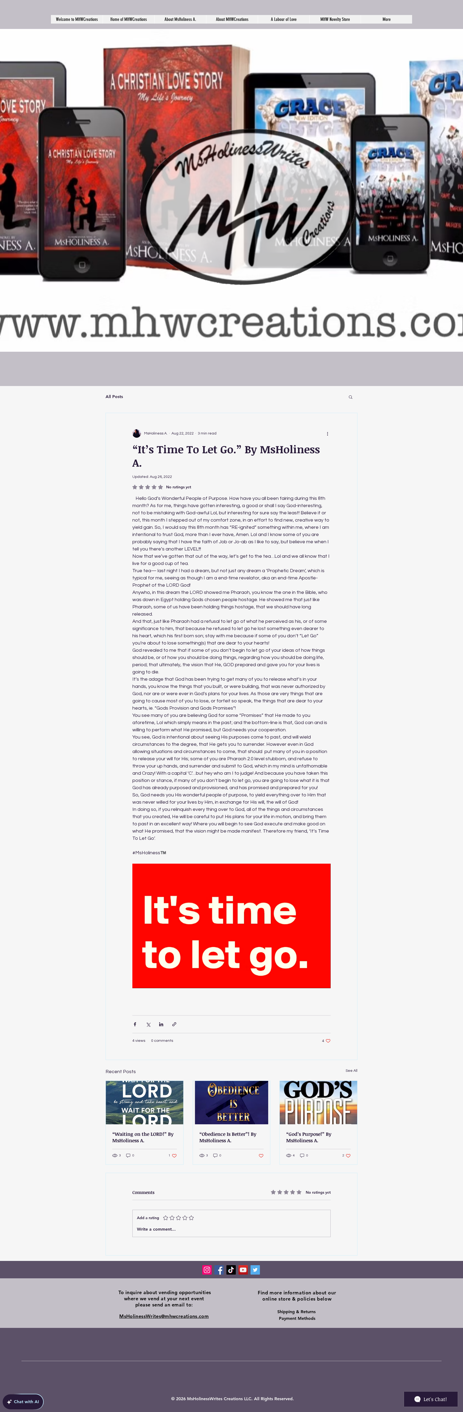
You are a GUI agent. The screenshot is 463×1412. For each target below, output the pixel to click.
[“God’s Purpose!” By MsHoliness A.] (318, 1102)
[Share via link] (174, 1024)
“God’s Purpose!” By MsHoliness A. (308, 1137)
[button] (350, 397)
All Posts (114, 396)
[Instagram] (207, 1270)
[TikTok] (231, 1270)
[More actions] (327, 433)
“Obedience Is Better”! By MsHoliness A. (227, 1137)
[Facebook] (219, 1270)
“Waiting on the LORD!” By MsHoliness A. (143, 1137)
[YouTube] (243, 1270)
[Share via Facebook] (134, 1024)
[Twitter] (255, 1270)
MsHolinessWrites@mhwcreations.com (164, 1316)
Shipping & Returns (297, 1311)
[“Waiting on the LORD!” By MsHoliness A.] (144, 1102)
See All (351, 1071)
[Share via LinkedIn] (161, 1024)
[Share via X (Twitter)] (148, 1024)
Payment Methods (297, 1318)
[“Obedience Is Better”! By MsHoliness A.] (231, 1102)
